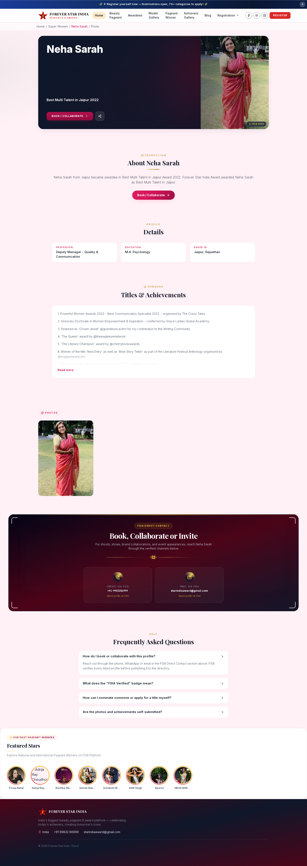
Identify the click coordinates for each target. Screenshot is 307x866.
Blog (208, 15)
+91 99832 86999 (66, 832)
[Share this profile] (99, 116)
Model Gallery (154, 15)
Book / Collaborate (67, 116)
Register (280, 15)
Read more (66, 370)
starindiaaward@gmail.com (102, 832)
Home (99, 15)
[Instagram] (264, 15)
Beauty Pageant (115, 15)
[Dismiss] (302, 4)
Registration (226, 15)
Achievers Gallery (191, 15)
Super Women (58, 26)
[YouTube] (256, 15)
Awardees (135, 15)
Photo (95, 26)
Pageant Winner (171, 15)
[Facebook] (248, 15)
